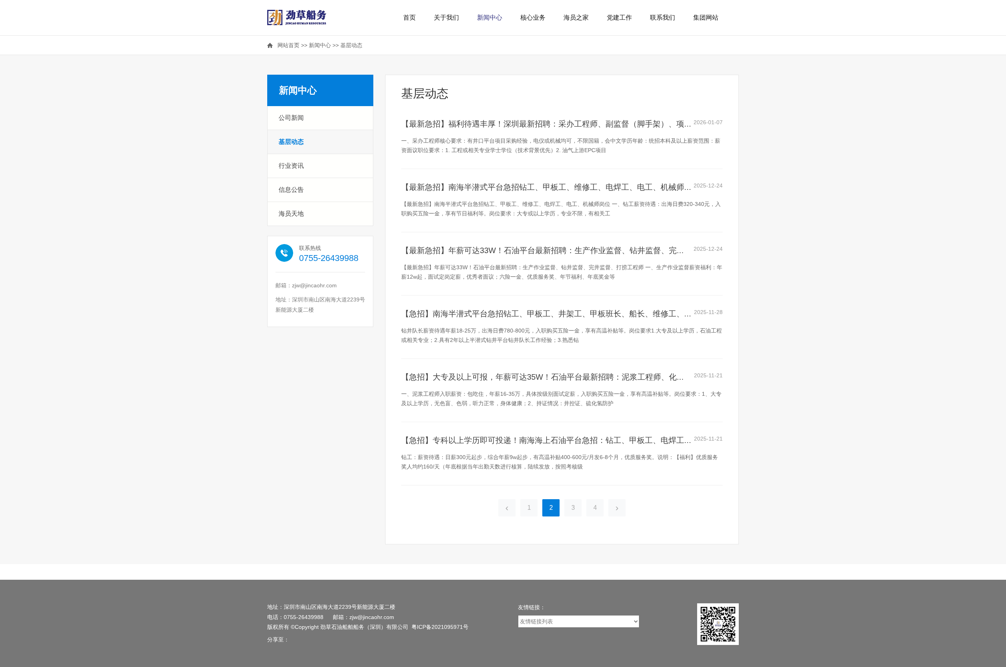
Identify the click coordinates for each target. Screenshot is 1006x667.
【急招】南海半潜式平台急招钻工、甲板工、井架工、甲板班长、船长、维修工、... (546, 313)
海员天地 (291, 213)
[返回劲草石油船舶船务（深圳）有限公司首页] (296, 14)
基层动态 (351, 45)
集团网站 (705, 17)
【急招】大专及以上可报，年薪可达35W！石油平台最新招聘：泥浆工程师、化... (542, 377)
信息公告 (291, 189)
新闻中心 (489, 17)
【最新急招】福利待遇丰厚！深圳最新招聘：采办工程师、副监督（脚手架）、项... (546, 123)
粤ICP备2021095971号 (439, 627)
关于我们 (446, 17)
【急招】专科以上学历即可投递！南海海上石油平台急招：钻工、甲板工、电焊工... (546, 440)
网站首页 (288, 45)
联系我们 (662, 17)
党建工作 (619, 17)
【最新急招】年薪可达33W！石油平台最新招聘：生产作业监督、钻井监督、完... (542, 250)
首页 (409, 17)
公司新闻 (291, 117)
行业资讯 (291, 165)
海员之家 (576, 17)
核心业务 (532, 17)
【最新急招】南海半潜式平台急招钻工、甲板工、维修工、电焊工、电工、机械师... (546, 187)
